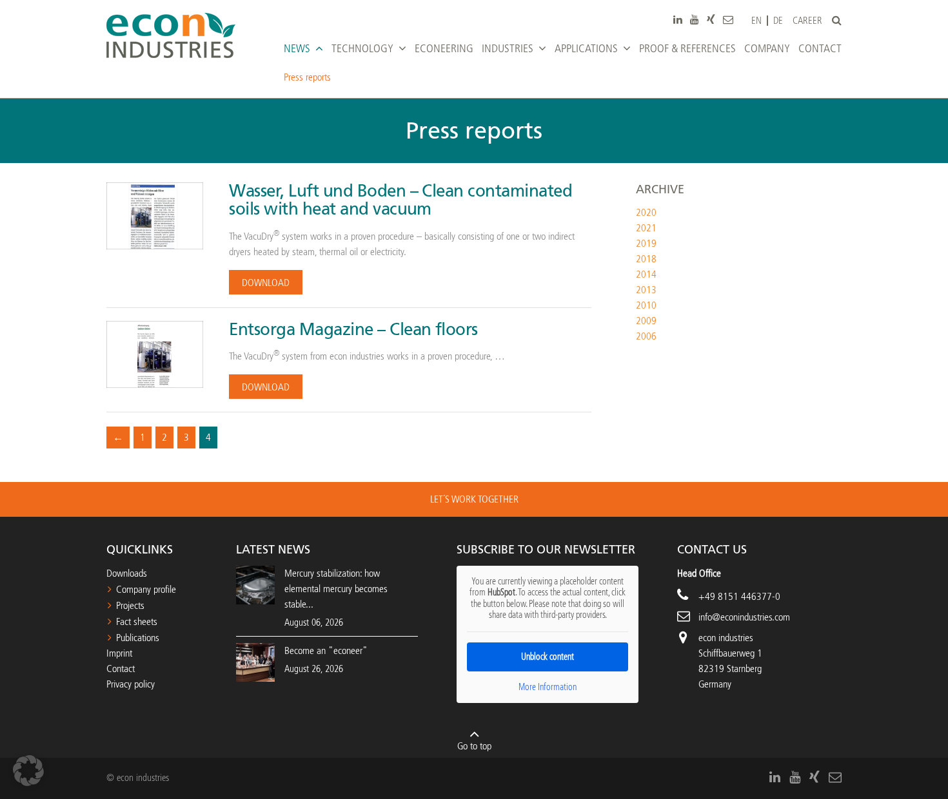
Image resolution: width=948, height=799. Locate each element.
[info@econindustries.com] (728, 19)
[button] (28, 770)
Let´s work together (474, 499)
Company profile (146, 589)
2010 (646, 305)
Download (266, 282)
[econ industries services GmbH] (170, 35)
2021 (646, 228)
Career (807, 21)
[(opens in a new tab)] (255, 661)
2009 (646, 320)
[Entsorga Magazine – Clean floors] (154, 353)
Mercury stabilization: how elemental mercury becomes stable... (336, 588)
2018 (646, 259)
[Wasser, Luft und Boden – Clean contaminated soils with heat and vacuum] (154, 215)
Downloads (126, 573)
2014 (646, 274)
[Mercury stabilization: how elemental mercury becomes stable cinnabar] (255, 584)
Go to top (474, 746)
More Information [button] (547, 687)
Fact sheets (136, 621)
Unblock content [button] (547, 656)
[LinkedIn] (677, 19)
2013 (646, 290)
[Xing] (711, 19)
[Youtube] (694, 19)
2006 (646, 336)
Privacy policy (130, 684)
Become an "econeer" (326, 650)
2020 (646, 212)
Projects (130, 605)
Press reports (307, 77)
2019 (646, 243)
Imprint (119, 653)
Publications (137, 637)
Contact (120, 668)
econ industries (725, 637)
